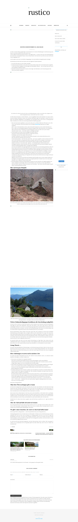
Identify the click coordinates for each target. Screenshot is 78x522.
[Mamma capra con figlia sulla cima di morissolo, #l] (55, 130)
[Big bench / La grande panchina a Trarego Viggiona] (64, 66)
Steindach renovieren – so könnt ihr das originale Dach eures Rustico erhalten (16, 448)
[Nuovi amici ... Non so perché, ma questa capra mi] (59, 148)
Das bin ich (57, 33)
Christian (13, 426)
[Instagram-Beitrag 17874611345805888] (55, 81)
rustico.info (38, 512)
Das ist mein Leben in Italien (60, 38)
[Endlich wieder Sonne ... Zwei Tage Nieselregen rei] (64, 93)
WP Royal (41, 514)
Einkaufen (33, 25)
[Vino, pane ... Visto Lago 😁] (64, 128)
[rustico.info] (39, 11)
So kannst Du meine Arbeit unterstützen (60, 42)
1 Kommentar (51, 426)
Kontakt (50, 25)
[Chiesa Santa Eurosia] (59, 81)
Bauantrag (37, 124)
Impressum (56, 25)
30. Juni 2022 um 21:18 (13, 460)
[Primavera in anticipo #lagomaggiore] (64, 120)
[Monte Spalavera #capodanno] (64, 110)
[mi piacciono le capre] (64, 140)
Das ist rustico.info (58, 36)
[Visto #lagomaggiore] (55, 119)
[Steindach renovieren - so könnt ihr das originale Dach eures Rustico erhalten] (51, 430)
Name (11, 474)
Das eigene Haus (42, 25)
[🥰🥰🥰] (55, 110)
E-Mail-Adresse (28, 474)
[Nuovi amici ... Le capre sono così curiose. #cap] (55, 145)
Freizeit (27, 25)
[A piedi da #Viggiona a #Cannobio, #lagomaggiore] (59, 129)
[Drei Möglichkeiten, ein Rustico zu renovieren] (12, 430)
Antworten (51, 459)
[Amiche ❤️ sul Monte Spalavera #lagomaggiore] (59, 112)
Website (41, 474)
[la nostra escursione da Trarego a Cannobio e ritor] (55, 62)
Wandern (21, 25)
